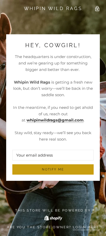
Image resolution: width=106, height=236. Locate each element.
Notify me (53, 169)
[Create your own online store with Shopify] (53, 217)
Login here (86, 227)
